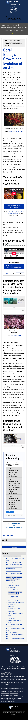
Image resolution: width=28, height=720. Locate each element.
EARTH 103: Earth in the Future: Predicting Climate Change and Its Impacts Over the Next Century (14, 27)
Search (14, 547)
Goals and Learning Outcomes (15, 583)
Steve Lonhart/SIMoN (15, 335)
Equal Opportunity (20, 712)
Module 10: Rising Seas (12, 632)
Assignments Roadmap (13, 585)
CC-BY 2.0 (20, 131)
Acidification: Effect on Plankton (16, 602)
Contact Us (3, 701)
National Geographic (13, 212)
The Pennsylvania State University (11, 711)
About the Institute (19, 699)
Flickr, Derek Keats (12, 131)
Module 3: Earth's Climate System (14, 564)
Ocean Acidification (12, 587)
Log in (14, 33)
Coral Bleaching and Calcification (14, 527)
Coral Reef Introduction (14, 523)
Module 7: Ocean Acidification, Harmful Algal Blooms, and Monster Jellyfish (13, 43)
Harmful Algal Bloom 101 (14, 608)
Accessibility (12, 712)
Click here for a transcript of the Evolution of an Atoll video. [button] (14, 266)
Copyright (13, 714)
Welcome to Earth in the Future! (12, 40)
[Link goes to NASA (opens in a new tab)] (13, 9)
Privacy (21, 711)
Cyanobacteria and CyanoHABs (15, 613)
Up (14, 525)
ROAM (7, 684)
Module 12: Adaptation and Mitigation (15, 638)
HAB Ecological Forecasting (15, 615)
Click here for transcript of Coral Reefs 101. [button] (14, 206)
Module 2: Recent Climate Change (14, 562)
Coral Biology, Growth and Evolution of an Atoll (15, 593)
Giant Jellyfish (11, 618)
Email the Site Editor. (11, 701)
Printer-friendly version (8, 535)
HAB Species (11, 611)
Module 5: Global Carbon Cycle (13, 571)
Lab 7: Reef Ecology (13, 600)
